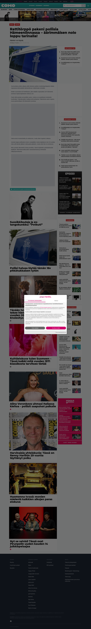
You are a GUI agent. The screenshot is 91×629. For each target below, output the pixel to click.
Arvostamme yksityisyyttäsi (35, 300)
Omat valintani (35, 328)
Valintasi (56, 300)
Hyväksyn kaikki (56, 328)
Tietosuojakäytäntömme (60, 332)
